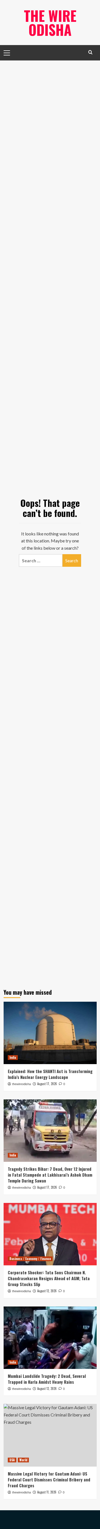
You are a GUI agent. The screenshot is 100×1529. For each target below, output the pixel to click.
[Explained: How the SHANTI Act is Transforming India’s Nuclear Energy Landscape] (50, 1033)
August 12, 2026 (47, 1291)
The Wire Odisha (50, 22)
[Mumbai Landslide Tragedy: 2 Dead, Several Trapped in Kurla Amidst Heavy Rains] (50, 1337)
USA (12, 1460)
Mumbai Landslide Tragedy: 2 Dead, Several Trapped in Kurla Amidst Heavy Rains (47, 1379)
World (23, 1460)
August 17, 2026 (47, 1083)
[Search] (90, 52)
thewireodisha (21, 1084)
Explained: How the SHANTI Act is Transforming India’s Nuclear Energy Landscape (50, 1074)
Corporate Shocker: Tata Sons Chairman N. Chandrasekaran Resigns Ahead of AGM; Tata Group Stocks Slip (49, 1278)
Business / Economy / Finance (30, 1258)
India (12, 1057)
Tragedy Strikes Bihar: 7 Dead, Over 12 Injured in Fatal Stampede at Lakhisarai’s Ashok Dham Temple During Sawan (50, 1175)
